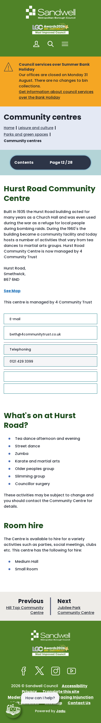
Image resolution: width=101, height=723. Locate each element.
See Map (12, 291)
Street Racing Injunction (69, 697)
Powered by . (50, 711)
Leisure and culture (35, 127)
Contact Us (79, 703)
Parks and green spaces (26, 134)
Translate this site (61, 691)
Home (9, 127)
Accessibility (74, 686)
